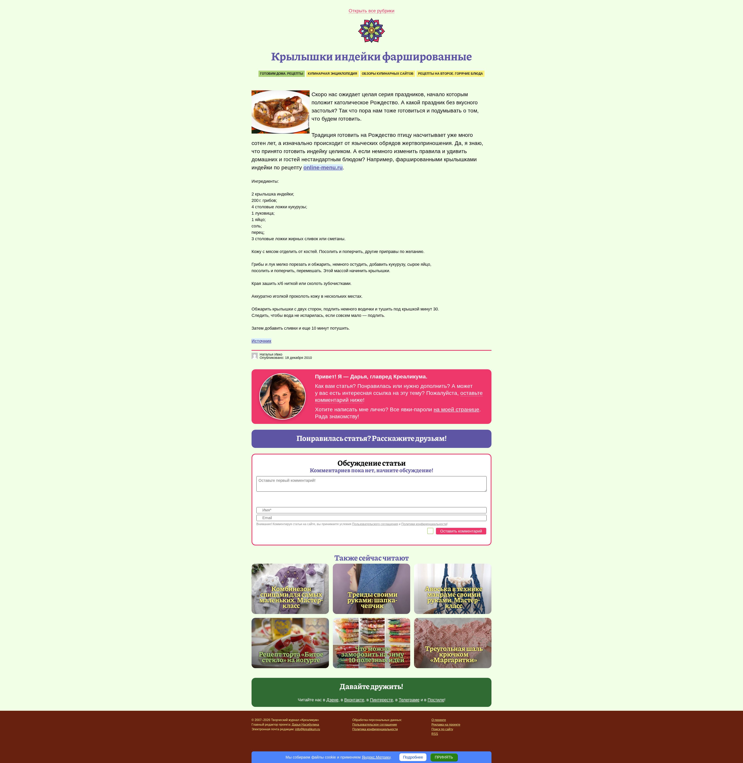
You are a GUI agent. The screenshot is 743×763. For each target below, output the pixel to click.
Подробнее (413, 757)
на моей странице (456, 409)
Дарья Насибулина (305, 724)
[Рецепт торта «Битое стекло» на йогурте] (290, 643)
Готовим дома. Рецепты (281, 73)
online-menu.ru (323, 168)
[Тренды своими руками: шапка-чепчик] (371, 589)
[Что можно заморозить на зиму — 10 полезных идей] (371, 643)
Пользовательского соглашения (375, 524)
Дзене (332, 699)
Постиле (436, 699)
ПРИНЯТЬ (444, 757)
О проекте (438, 720)
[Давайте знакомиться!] (282, 396)
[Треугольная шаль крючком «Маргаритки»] (452, 643)
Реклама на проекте (445, 724)
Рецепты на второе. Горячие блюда (450, 73)
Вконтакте (354, 699)
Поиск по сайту (442, 729)
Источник (261, 341)
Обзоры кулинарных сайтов (387, 73)
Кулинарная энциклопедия (332, 73)
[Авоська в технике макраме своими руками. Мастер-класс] (454, 597)
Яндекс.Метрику (376, 757)
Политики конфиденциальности (424, 524)
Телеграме (409, 699)
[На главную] (371, 41)
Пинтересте (381, 699)
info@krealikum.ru (307, 729)
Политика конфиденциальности (375, 729)
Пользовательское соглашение (374, 724)
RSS (434, 734)
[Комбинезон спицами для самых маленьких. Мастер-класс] (291, 597)
